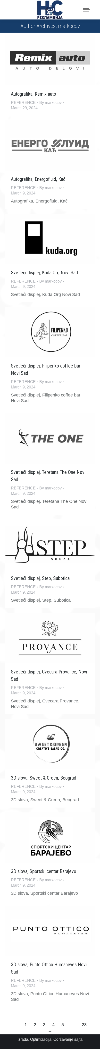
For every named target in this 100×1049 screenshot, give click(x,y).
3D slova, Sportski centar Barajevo (43, 871)
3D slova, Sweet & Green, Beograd (43, 778)
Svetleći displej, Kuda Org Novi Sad (44, 273)
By (50, 103)
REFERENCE (23, 103)
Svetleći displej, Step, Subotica (40, 578)
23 (84, 1024)
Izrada (22, 1039)
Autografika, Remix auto (33, 94)
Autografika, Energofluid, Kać (38, 179)
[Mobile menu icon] (87, 10)
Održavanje (63, 1039)
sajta (78, 1039)
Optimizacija (40, 1039)
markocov (69, 26)
